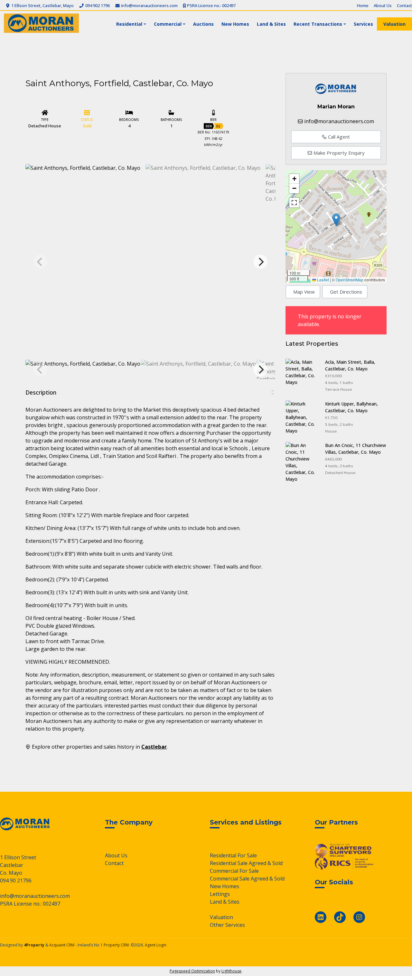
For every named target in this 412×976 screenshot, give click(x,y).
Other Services (227, 924)
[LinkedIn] (320, 917)
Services (363, 24)
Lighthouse (231, 971)
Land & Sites (271, 24)
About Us (383, 5)
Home (363, 5)
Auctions (203, 24)
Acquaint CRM (61, 945)
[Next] (260, 262)
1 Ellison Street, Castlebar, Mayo (42, 5)
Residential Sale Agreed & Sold (246, 863)
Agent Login (155, 945)
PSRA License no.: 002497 (211, 5)
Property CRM (116, 945)
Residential (129, 24)
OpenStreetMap (349, 279)
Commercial (168, 24)
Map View (304, 291)
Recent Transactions (318, 24)
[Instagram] (359, 917)
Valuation (394, 24)
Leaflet (322, 279)
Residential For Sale (233, 855)
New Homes (235, 24)
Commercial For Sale (234, 870)
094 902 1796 (96, 5)
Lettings (220, 894)
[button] (336, 219)
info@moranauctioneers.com (149, 5)
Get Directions (346, 291)
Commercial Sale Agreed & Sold (247, 878)
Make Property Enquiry (338, 153)
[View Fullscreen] (294, 202)
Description (40, 392)
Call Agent (338, 136)
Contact (404, 5)
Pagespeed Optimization (192, 971)
